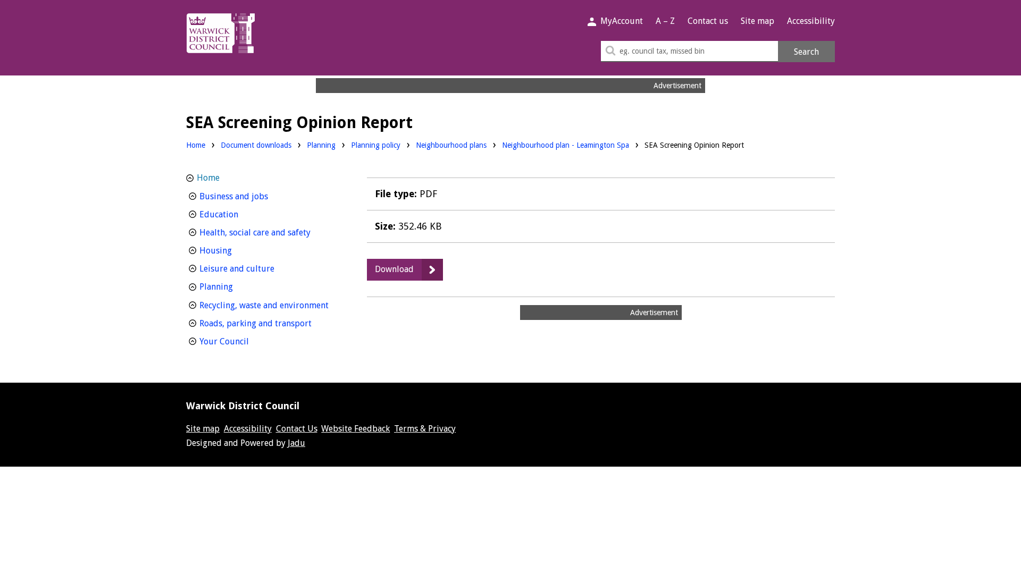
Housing (235, 250)
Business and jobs (253, 196)
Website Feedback (355, 429)
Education (238, 214)
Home (195, 145)
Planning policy (375, 144)
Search (806, 52)
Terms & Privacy (425, 429)
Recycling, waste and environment (269, 305)
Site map (757, 21)
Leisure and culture (256, 268)
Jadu (296, 443)
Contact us (708, 21)
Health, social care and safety (269, 232)
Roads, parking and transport (269, 323)
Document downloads (256, 145)
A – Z (665, 21)
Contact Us (296, 429)
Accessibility (811, 21)
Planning (321, 144)
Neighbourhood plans (451, 144)
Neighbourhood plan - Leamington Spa (565, 145)
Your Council (243, 341)
